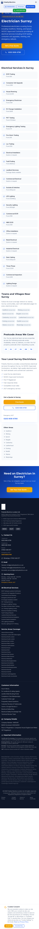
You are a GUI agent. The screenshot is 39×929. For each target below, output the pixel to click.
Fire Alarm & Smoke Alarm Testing (10, 606)
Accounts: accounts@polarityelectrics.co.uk (14, 570)
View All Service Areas (7, 632)
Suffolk (3, 781)
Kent (13, 771)
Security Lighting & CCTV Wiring (9, 623)
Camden (17, 756)
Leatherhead (26, 317)
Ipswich (8, 781)
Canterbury (24, 771)
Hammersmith (16, 758)
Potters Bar (20, 767)
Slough (30, 774)
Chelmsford (5, 769)
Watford (11, 765)
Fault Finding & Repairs (7, 613)
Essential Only (19, 926)
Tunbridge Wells (11, 772)
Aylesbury (4, 778)
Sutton (29, 764)
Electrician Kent (5, 650)
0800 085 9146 (6, 545)
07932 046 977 (6, 550)
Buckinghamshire (19, 776)
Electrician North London (7, 637)
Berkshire (20, 774)
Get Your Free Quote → (19, 490)
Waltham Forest (5, 762)
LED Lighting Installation (7, 621)
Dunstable (4, 780)
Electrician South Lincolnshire (9, 676)
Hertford (8, 767)
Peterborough (12, 783)
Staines (8, 325)
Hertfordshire (5, 765)
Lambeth (35, 758)
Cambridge (5, 783)
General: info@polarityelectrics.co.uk (12, 565)
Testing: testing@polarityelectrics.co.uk (13, 567)
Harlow (34, 769)
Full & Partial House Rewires (8, 595)
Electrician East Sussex (7, 654)
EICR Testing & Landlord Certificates (11, 591)
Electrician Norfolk (6, 669)
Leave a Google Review (8, 706)
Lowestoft (23, 781)
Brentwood (29, 769)
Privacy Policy (3, 798)
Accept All (8, 926)
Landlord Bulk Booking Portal (10, 694)
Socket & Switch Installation (8, 619)
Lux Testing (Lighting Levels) (9, 608)
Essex (32, 767)
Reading (26, 774)
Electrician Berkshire (6, 658)
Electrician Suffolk (6, 671)
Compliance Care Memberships (10, 696)
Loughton (8, 771)
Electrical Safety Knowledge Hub (11, 711)
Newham (18, 760)
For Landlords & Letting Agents (10, 691)
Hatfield (3, 767)
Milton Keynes (29, 776)
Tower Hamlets (12, 760)
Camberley (9, 317)
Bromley (15, 764)
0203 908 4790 (14, 52)
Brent (27, 762)
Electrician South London (8, 639)
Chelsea (10, 758)
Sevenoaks (19, 772)
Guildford (9, 310)
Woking (23, 310)
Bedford (30, 778)
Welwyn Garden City (31, 765)
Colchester (12, 769)
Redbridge (13, 762)
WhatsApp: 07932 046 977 (12, 558)
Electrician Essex (5, 647)
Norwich (15, 780)
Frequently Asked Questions (9, 701)
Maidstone (18, 771)
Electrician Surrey (6, 652)
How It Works (5, 689)
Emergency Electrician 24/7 (8, 597)
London (12, 756)
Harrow (31, 762)
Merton (25, 764)
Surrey (25, 772)
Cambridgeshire (31, 781)
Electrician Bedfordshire (7, 665)
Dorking (8, 321)
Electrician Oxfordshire (7, 663)
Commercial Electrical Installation (10, 617)
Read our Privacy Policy (21, 922)
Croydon (9, 764)
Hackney (27, 756)
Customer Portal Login (8, 699)
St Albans (16, 765)
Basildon (17, 769)
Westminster (33, 756)
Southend (22, 769)
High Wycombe (11, 778)
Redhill (22, 321)
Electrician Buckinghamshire (8, 661)
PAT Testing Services (7, 602)
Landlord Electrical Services (8, 615)
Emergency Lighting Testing (8, 604)
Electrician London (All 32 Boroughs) (11, 634)
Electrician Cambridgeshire (8, 674)
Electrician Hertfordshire (7, 645)
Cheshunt (13, 767)
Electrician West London (7, 643)
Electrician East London (7, 641)
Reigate (22, 313)
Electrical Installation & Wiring (9, 610)
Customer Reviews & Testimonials (11, 704)
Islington (22, 756)
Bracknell (11, 776)
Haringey (32, 760)
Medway (3, 772)
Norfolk (10, 780)
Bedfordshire (20, 778)
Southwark (4, 760)
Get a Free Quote (12, 46)
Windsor (35, 774)
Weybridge (23, 325)
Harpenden (26, 767)
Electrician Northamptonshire (9, 667)
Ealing (23, 762)
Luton (26, 778)
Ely (17, 783)
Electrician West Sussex (7, 656)
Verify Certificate (32, 798)
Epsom (8, 313)
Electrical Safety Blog (7, 709)
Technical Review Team (8, 714)
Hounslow (19, 762)
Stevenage (22, 765)
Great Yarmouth (28, 780)
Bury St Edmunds (15, 781)
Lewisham (20, 764)
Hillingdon (4, 764)
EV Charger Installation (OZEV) (9, 599)
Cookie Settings (14, 798)
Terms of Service (22, 798)
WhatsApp (21, 6)
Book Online (30, 6)
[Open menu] (36, 2)
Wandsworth (28, 758)
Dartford (30, 771)
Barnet (23, 760)
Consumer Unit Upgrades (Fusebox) (11, 593)
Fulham (23, 758)
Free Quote (20, 402)
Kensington (4, 758)
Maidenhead (4, 776)
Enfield (27, 760)
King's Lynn (21, 780)
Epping (3, 771)
